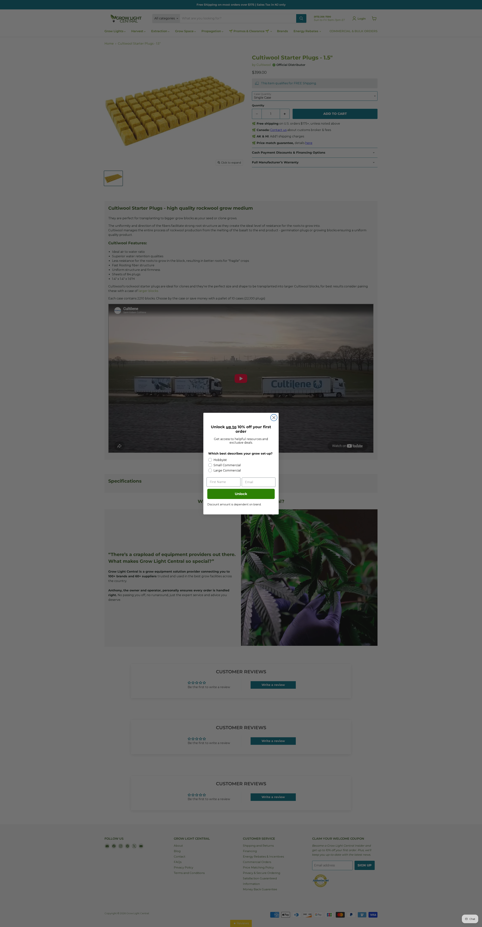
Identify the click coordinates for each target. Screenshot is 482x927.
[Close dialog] (274, 417)
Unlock (241, 494)
